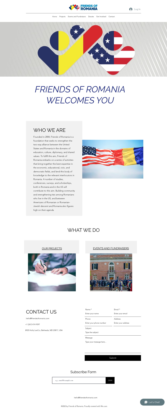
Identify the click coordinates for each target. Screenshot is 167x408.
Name (87, 309)
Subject (88, 328)
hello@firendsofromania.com (85, 397)
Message (88, 338)
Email (116, 309)
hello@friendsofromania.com (37, 318)
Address (117, 319)
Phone (87, 319)
